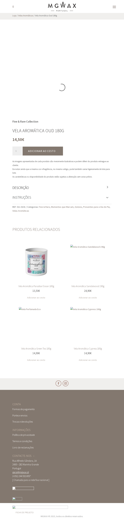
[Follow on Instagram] (65, 383)
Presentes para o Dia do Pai (96, 206)
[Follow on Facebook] (58, 383)
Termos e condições (22, 441)
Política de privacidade (23, 434)
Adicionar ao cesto (42, 151)
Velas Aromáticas (25, 15)
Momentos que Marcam (62, 206)
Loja (14, 15)
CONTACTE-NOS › (23, 456)
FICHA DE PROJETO (25, 512)
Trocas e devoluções (22, 421)
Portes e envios (19, 415)
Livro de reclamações (23, 447)
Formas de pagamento (23, 409)
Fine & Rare (44, 206)
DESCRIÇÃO (20, 187)
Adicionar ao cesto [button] (36, 297)
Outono (78, 206)
